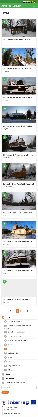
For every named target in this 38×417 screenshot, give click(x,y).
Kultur (7, 317)
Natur (7, 374)
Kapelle (10, 345)
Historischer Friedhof (15, 336)
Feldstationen (10, 378)
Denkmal (11, 361)
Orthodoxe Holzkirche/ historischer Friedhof (17, 327)
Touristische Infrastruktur (15, 383)
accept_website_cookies (12, 413)
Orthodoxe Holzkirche (15, 321)
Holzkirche (11, 349)
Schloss (10, 370)
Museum (10, 357)
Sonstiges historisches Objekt (17, 340)
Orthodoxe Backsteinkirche (17, 332)
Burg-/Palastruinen (14, 366)
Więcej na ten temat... (10, 409)
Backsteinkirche (13, 353)
